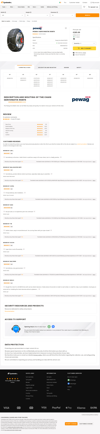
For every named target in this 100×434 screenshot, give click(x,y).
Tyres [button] (4, 7)
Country (28, 393)
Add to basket (86, 48)
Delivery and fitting (52, 7)
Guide (42, 7)
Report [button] (94, 161)
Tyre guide (28, 379)
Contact (85, 2)
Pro (65, 2)
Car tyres (49, 377)
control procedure (82, 144)
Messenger (73, 383)
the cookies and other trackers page (12, 430)
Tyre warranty (29, 377)
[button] (87, 161)
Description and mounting (47, 67)
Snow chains (21, 7)
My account (95, 2)
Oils (29, 7)
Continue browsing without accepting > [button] (90, 414)
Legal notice (29, 388)
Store (34, 7)
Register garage (30, 385)
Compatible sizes (24, 67)
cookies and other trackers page (15, 427)
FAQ (68, 389)
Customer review (74, 2)
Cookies (28, 398)
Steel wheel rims (51, 379)
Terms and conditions (31, 390)
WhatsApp (73, 380)
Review (66, 67)
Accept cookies (71, 423)
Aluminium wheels (52, 382)
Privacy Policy (29, 396)
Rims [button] (11, 7)
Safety (79, 67)
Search (87, 15)
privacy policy (38, 355)
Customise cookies (86, 423)
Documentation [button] (9, 311)
